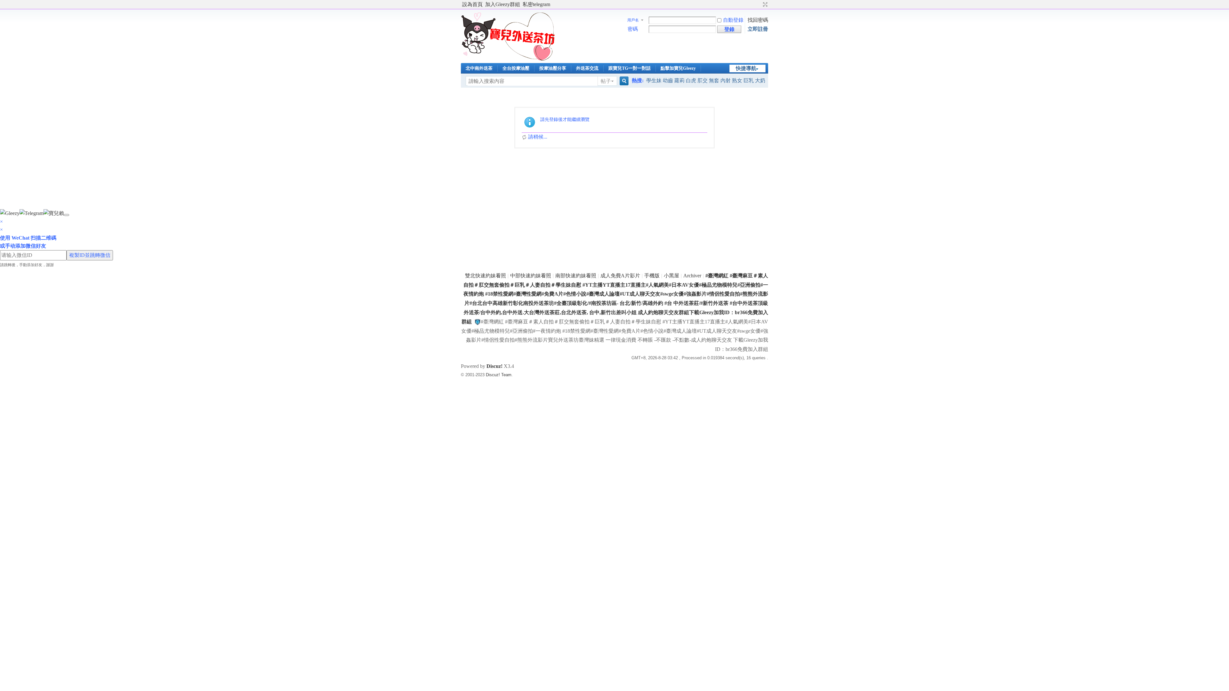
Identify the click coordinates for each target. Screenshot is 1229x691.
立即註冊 (758, 29)
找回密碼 (758, 20)
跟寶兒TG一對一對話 (629, 68)
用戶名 (633, 20)
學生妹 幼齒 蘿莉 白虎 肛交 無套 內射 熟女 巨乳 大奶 (705, 80)
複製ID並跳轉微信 (89, 255)
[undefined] (66, 215)
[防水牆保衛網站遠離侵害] (477, 321)
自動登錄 (733, 20)
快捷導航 (746, 68)
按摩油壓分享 (552, 68)
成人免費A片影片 (620, 275)
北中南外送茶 (479, 68)
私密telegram (536, 4)
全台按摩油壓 (515, 68)
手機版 (652, 275)
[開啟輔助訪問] (759, 4)
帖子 (606, 81)
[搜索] (623, 81)
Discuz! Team (498, 374)
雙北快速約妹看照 (485, 275)
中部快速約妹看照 (530, 275)
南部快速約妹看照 (575, 275)
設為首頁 (472, 4)
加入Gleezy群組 (502, 4)
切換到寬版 (764, 4)
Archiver (692, 275)
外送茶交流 (587, 68)
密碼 (633, 29)
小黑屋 (671, 275)
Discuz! (494, 366)
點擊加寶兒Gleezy (678, 68)
